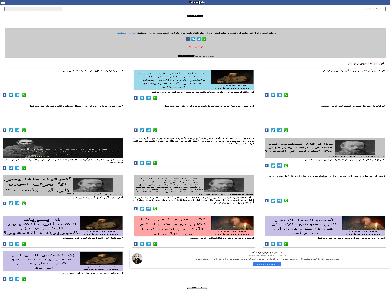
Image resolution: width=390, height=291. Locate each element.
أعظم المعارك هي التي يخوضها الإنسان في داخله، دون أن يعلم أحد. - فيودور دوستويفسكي (351, 238)
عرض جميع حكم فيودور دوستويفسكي (267, 264)
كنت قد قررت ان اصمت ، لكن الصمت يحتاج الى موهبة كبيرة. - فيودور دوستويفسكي (353, 106)
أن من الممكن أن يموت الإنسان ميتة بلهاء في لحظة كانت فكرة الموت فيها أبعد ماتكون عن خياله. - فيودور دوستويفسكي (209, 106)
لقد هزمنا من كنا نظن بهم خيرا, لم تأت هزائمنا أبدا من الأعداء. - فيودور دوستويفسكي (222, 238)
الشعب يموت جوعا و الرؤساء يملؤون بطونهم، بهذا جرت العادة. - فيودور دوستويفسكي (90, 70)
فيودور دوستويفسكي (125, 32)
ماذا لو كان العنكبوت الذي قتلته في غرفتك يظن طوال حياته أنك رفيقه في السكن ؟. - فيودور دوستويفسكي (345, 159)
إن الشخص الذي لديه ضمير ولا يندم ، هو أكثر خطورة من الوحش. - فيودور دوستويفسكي (90, 273)
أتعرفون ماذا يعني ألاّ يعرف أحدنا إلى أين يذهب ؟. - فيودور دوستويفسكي (95, 197)
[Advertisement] (195, 22)
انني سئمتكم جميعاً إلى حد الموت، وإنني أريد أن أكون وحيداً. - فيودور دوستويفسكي (354, 70)
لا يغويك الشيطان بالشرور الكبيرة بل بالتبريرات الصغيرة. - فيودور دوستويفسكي (93, 238)
